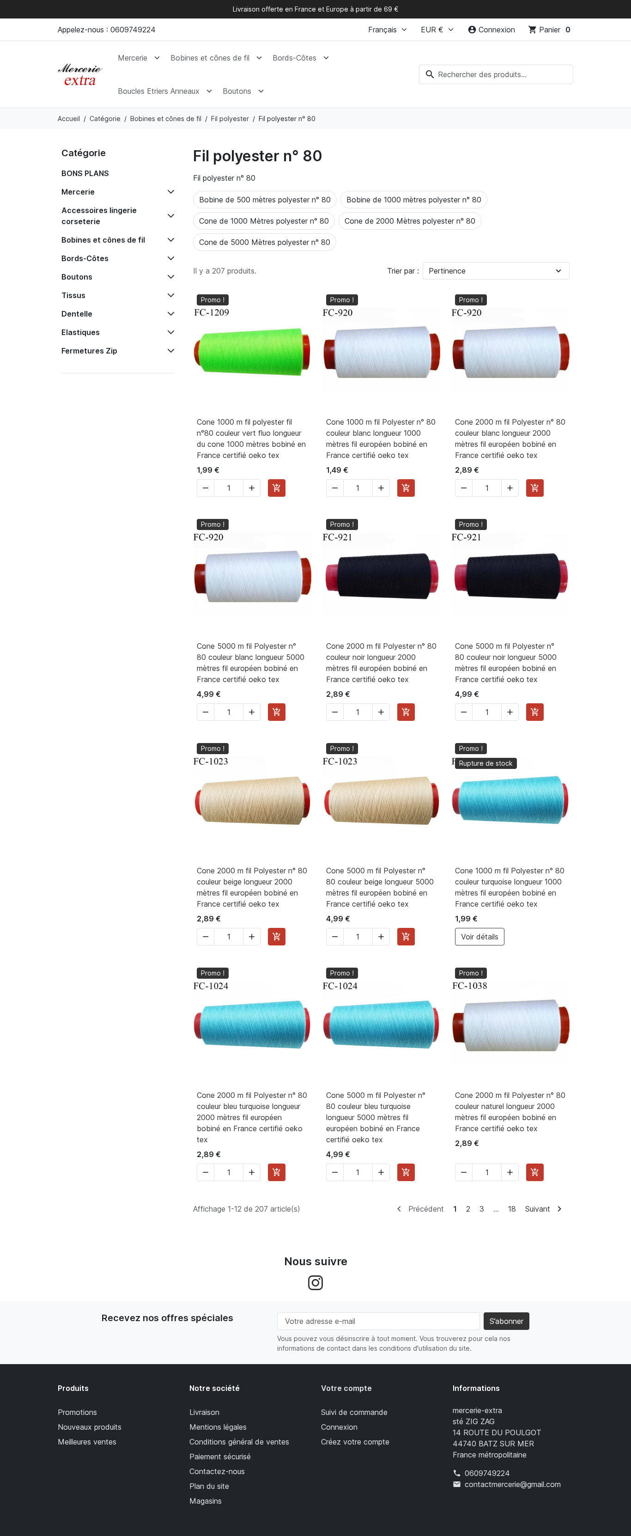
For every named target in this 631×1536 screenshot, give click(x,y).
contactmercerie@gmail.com (513, 1484)
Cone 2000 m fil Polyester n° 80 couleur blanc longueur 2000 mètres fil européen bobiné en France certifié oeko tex (510, 438)
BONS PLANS (85, 173)
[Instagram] (315, 1282)
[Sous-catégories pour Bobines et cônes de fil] (169, 239)
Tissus (73, 295)
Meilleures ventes (87, 1441)
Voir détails (479, 936)
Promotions (77, 1412)
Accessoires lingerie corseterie (99, 216)
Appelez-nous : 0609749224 (107, 29)
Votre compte (346, 1388)
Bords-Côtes (294, 57)
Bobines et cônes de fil (209, 57)
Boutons (237, 91)
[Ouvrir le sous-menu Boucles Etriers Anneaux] (209, 91)
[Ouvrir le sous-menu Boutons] (261, 91)
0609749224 (487, 1473)
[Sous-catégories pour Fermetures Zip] (169, 350)
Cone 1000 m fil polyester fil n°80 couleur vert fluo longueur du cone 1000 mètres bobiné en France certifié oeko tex (251, 438)
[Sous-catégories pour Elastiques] (169, 332)
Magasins (205, 1501)
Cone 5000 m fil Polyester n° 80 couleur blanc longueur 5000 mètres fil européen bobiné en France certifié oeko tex (250, 662)
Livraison (204, 1412)
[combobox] (496, 74)
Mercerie (132, 57)
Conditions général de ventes (239, 1441)
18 (512, 1208)
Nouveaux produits (89, 1427)
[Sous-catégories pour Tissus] (169, 295)
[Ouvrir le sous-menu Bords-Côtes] (326, 58)
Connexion (339, 1427)
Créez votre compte (355, 1441)
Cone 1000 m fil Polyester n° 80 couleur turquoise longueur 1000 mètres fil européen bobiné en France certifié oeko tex (509, 887)
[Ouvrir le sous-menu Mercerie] (157, 58)
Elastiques (80, 332)
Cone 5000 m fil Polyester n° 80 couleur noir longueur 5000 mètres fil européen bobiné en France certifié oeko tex (506, 662)
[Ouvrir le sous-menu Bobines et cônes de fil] (259, 58)
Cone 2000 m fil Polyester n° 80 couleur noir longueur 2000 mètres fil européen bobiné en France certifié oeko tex (381, 662)
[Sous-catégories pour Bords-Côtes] (169, 258)
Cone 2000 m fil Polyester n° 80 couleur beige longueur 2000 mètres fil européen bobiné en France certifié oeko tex (252, 887)
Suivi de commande (354, 1412)
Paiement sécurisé (220, 1456)
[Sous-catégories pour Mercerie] (169, 191)
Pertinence (447, 270)
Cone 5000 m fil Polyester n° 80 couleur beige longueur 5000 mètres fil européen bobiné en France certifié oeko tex (380, 887)
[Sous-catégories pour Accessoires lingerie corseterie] (169, 216)
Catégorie (83, 152)
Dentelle (76, 313)
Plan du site (209, 1486)
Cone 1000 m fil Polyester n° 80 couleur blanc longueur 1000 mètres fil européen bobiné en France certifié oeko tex (381, 438)
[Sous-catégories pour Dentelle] (169, 313)
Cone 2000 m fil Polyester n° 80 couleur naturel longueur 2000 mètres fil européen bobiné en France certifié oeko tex (510, 1112)
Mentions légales (218, 1427)
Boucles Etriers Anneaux (159, 91)
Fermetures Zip (89, 350)
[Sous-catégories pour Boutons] (169, 276)
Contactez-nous (217, 1471)
